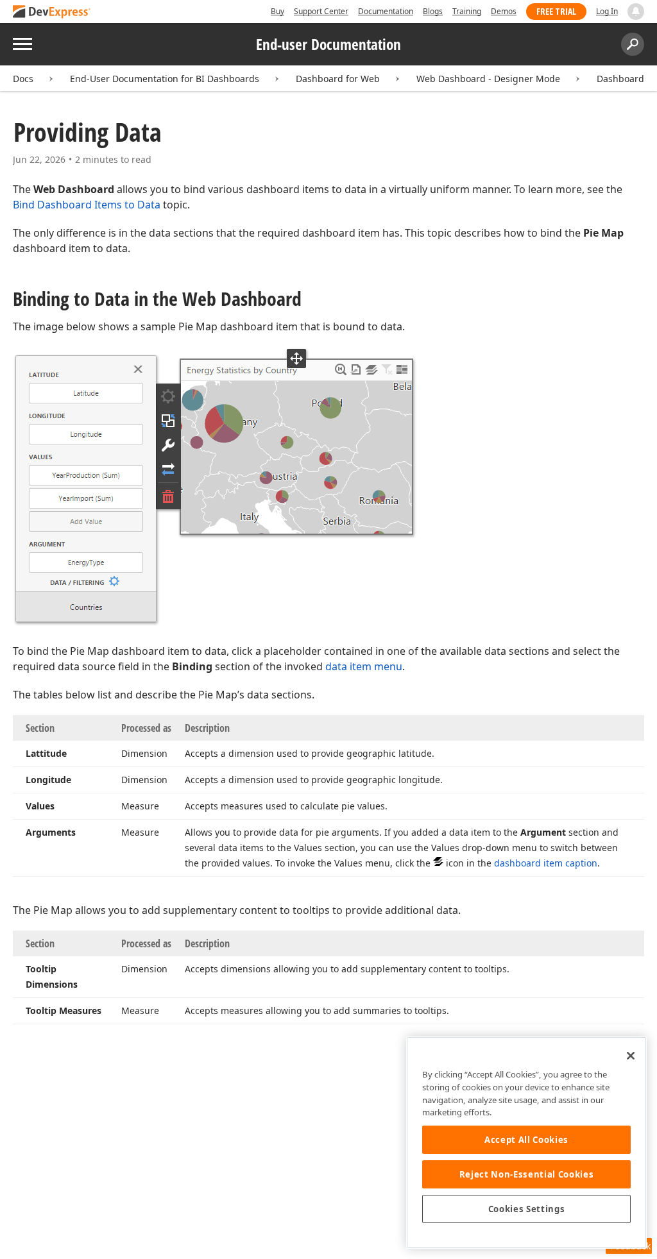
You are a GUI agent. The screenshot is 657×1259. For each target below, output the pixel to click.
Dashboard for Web (338, 78)
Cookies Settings (526, 1209)
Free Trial (556, 11)
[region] (526, 1142)
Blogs (433, 11)
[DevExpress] (52, 12)
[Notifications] (635, 11)
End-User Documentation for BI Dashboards (164, 78)
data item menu (363, 666)
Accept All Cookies (526, 1139)
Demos (503, 11)
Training (466, 11)
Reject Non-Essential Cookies (526, 1174)
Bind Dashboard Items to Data (86, 205)
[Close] (631, 1056)
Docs (23, 78)
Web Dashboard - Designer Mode (488, 78)
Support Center (321, 11)
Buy (277, 11)
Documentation (385, 11)
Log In (607, 11)
